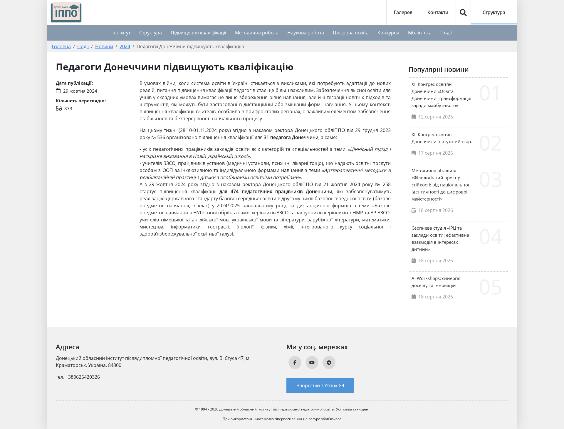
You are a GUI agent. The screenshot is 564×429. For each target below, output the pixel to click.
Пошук (463, 12)
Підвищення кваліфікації (198, 32)
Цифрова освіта (351, 32)
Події (446, 32)
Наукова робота (305, 32)
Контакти (437, 12)
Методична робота (256, 32)
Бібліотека (420, 32)
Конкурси (388, 32)
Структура (494, 12)
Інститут (121, 32)
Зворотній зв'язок (317, 385)
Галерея (403, 12)
